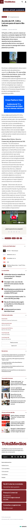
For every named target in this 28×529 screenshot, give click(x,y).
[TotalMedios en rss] (24, 456)
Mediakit (3, 477)
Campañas (4, 16)
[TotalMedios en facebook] (12, 456)
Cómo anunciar (5, 471)
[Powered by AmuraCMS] (23, 526)
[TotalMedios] (14, 444)
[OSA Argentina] (14, 10)
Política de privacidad (6, 517)
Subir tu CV (14, 345)
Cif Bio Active (8, 238)
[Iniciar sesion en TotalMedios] (25, 1)
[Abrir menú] (2, 2)
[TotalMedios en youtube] (21, 456)
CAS (18, 238)
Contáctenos (5, 474)
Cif (20, 238)
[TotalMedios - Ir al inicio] (9, 2)
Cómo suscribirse (5, 468)
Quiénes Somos (5, 465)
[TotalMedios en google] (18, 456)
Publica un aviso (14, 342)
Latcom (13, 238)
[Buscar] (22, 1)
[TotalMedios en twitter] (15, 456)
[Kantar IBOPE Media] (14, 104)
